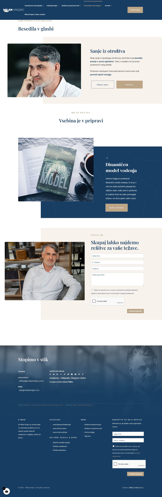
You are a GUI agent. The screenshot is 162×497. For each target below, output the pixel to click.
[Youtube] (71, 374)
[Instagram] (64, 374)
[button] (135, 10)
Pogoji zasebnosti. (127, 293)
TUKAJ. (70, 382)
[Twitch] (79, 374)
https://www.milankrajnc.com (52, 405)
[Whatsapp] (82, 374)
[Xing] (60, 374)
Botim (83, 378)
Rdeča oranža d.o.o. (136, 488)
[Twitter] (68, 374)
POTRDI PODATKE (135, 311)
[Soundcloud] (53, 374)
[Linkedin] (57, 374)
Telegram (75, 378)
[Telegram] (75, 374)
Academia (55, 378)
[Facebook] (50, 374)
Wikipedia (65, 378)
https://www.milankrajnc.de (83, 405)
